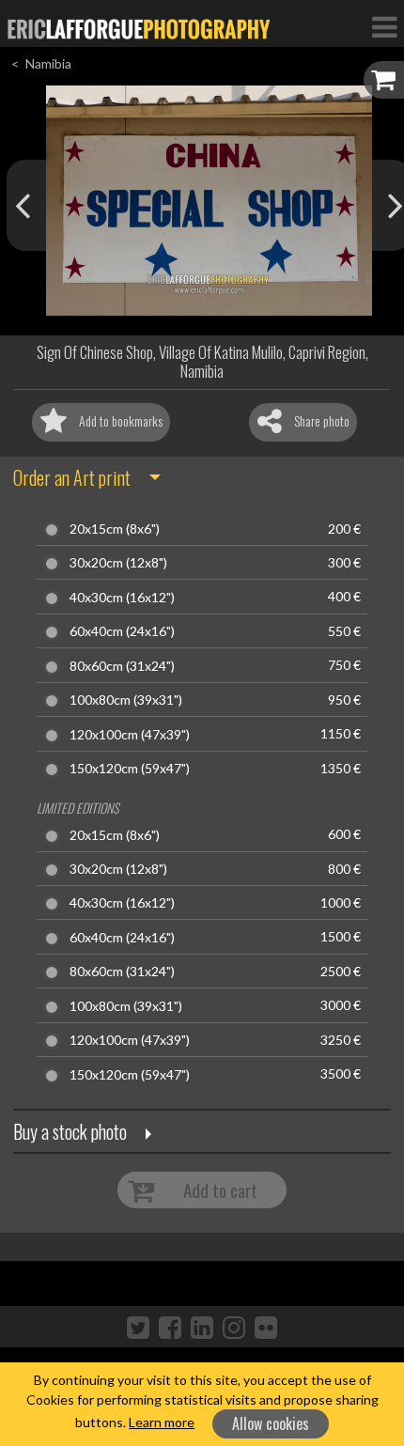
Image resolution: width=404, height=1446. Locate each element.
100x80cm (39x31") (126, 699)
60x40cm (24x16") (122, 631)
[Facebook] (170, 1327)
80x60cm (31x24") (122, 666)
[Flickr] (266, 1327)
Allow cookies (270, 1423)
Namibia (48, 63)
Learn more (161, 1422)
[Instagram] (234, 1327)
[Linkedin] (202, 1327)
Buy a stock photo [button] (70, 1131)
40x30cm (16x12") (122, 597)
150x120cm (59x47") (130, 768)
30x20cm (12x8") (118, 562)
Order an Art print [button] (72, 477)
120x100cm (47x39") (130, 734)
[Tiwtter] (138, 1327)
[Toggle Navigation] (384, 26)
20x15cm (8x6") (115, 528)
